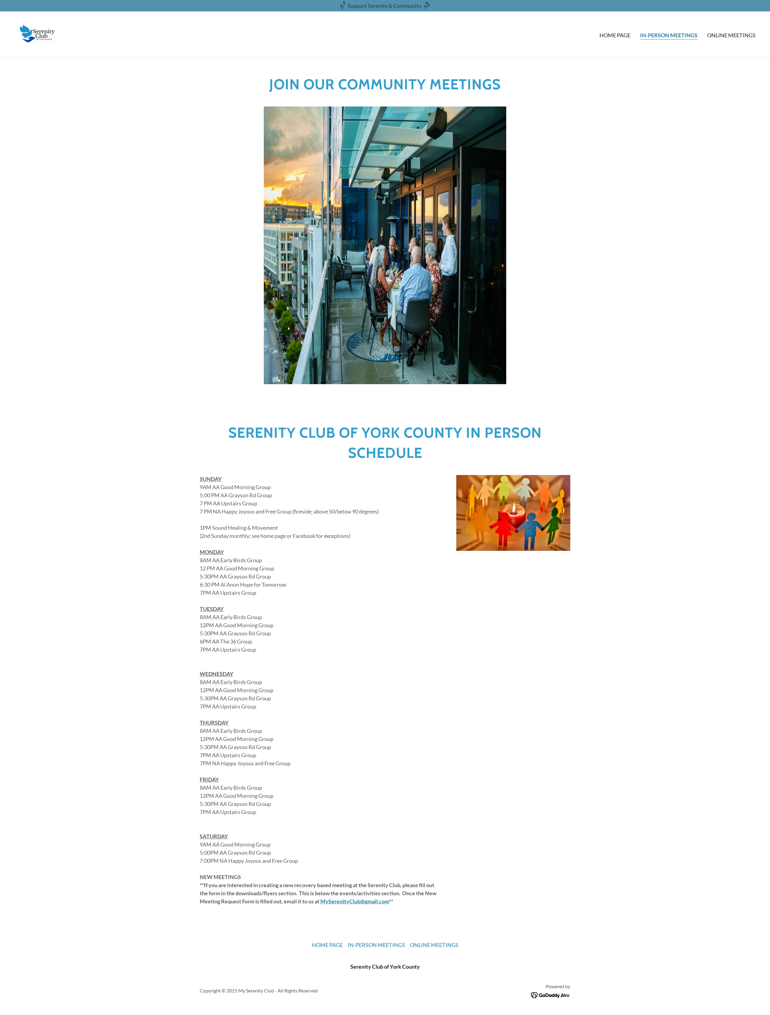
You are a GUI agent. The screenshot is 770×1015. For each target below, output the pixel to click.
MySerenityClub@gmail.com (354, 901)
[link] (37, 33)
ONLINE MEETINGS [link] (731, 35)
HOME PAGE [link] (614, 35)
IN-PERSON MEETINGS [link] (669, 35)
